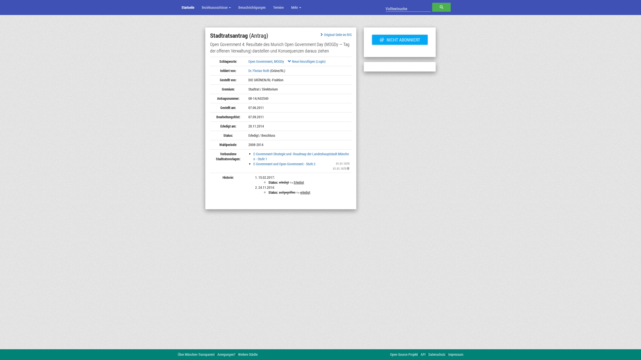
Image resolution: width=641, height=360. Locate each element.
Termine (278, 7)
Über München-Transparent (196, 354)
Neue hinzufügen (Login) (308, 61)
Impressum (455, 354)
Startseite (188, 7)
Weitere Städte (248, 354)
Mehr (295, 7)
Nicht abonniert (400, 39)
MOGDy (279, 61)
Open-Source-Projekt (404, 354)
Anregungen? (226, 354)
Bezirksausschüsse (215, 7)
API (423, 354)
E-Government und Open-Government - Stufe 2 (284, 164)
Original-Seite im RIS (338, 34)
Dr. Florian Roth (258, 70)
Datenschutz (436, 354)
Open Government (260, 61)
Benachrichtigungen (252, 7)
